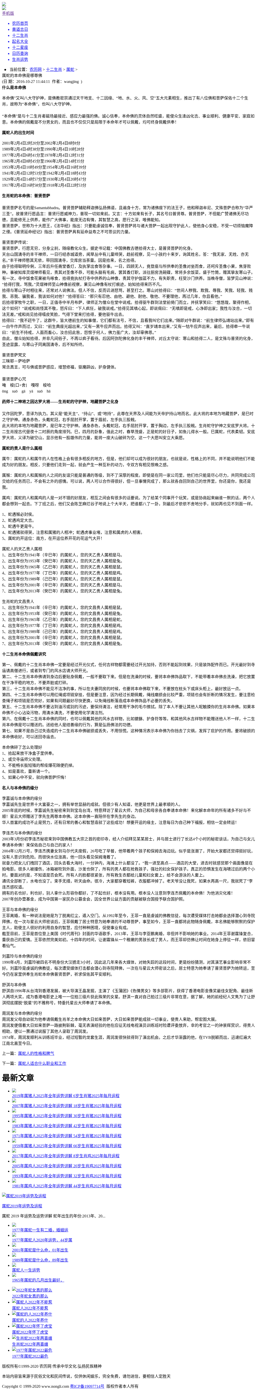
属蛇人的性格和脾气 (36, 1053)
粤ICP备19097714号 (87, 1386)
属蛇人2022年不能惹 (30, 1308)
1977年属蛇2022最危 (30, 1356)
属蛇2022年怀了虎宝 (30, 1332)
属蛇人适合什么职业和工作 (42, 1063)
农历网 (36, 69)
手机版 (8, 13)
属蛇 (70, 69)
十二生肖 (54, 69)
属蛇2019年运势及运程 (22, 1206)
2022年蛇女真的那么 (30, 1296)
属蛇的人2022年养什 (30, 1320)
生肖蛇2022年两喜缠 (30, 1344)
